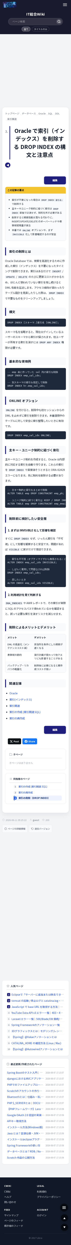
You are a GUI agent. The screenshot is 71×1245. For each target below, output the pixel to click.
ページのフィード (13, 1220)
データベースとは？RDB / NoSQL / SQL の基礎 (25, 1151)
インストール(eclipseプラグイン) (25, 1139)
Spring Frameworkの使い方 (23, 1145)
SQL (50, 113)
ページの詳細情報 (16, 828)
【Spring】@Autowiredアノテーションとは (37, 1049)
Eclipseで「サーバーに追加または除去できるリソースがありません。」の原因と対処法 (37, 994)
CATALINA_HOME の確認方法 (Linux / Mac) (36, 1043)
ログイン (41, 1215)
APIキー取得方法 (16, 1121)
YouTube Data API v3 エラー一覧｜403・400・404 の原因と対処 (37, 1013)
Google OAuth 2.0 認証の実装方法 (25, 1115)
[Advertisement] (35, 72)
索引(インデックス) (20, 699)
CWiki (7, 1191)
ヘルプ (7, 1197)
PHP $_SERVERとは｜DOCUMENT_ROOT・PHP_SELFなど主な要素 (25, 1103)
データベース (29, 113)
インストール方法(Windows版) (25, 1127)
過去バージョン (42, 828)
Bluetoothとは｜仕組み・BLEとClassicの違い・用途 (25, 1097)
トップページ (12, 113)
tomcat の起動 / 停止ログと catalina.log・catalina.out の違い (37, 1000)
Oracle (42, 113)
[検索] (59, 21)
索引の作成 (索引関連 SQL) (24, 712)
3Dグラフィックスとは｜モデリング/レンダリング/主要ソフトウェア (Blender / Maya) (37, 1031)
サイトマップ (11, 1215)
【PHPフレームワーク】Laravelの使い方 (25, 1109)
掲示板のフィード (13, 1225)
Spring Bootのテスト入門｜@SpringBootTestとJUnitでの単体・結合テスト (25, 1072)
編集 (55, 180)
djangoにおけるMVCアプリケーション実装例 (25, 1078)
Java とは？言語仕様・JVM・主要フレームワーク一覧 (25, 1133)
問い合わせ (10, 1202)
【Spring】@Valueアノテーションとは (34, 1037)
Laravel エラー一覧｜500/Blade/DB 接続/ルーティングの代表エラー (37, 1019)
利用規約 (41, 1191)
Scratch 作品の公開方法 (21, 1157)
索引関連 (12, 119)
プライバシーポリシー (49, 1197)
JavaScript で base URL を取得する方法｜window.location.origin (37, 1007)
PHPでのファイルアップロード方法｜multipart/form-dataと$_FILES (25, 1084)
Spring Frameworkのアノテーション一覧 (35, 1025)
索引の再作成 (17, 718)
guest (36, 820)
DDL (57, 113)
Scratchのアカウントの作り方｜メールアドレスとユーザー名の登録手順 (25, 1091)
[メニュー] (65, 4)
